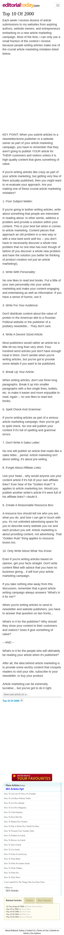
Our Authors (35, 933)
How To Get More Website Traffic (17, 798)
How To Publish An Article (14, 835)
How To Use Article (12, 849)
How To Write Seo (11, 873)
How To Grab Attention (13, 812)
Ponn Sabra (26, 909)
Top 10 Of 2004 (13, 914)
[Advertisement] (32, 92)
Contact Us (30, 930)
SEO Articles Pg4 (15, 789)
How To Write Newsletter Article (17, 863)
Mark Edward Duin (34, 906)
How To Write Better (12, 859)
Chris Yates (26, 912)
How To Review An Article (14, 840)
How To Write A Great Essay (15, 854)
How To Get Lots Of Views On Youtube (20, 794)
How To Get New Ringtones (15, 808)
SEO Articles (12, 890)
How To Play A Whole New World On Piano (21, 826)
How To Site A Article (12, 845)
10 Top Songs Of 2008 (15, 906)
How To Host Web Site (13, 817)
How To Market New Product (15, 822)
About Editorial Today (14, 930)
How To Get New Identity (14, 803)
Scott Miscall (27, 917)
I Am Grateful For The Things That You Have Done (24, 882)
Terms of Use (43, 930)
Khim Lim (26, 914)
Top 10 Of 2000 (18, 13)
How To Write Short (12, 877)
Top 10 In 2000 (13, 909)
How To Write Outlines (13, 868)
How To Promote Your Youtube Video (19, 831)
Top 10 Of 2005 (13, 917)
